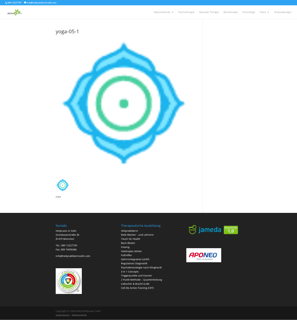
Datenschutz (79, 315)
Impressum (62, 315)
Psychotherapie (186, 12)
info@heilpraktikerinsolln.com (73, 256)
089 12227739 (14, 2)
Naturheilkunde (162, 12)
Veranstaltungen (283, 12)
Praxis (263, 12)
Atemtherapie (230, 12)
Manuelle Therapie (209, 12)
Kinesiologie (249, 12)
